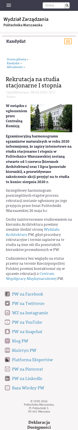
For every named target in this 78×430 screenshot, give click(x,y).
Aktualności (15, 67)
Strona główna (16, 59)
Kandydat (16, 41)
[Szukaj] (67, 5)
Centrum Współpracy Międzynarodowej (31, 276)
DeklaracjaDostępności (39, 425)
